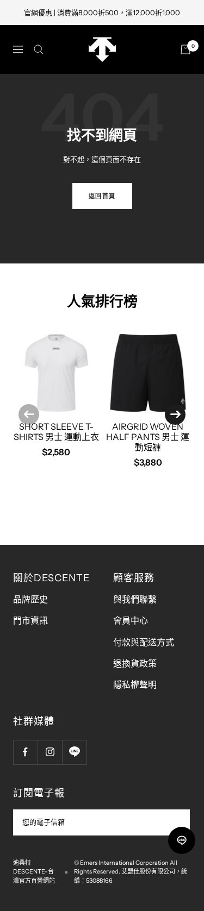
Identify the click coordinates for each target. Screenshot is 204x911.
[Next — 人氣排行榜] (175, 414)
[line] (181, 840)
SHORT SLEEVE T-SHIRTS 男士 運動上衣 (56, 431)
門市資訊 (30, 620)
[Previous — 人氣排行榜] (28, 414)
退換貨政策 (135, 663)
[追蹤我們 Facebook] (25, 752)
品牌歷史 (30, 599)
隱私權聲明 (135, 684)
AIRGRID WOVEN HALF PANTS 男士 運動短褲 (147, 437)
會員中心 (130, 620)
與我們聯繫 (135, 599)
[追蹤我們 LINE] (74, 752)
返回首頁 (102, 196)
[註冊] (174, 822)
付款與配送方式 (143, 642)
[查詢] (39, 49)
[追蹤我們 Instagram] (50, 752)
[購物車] (185, 49)
